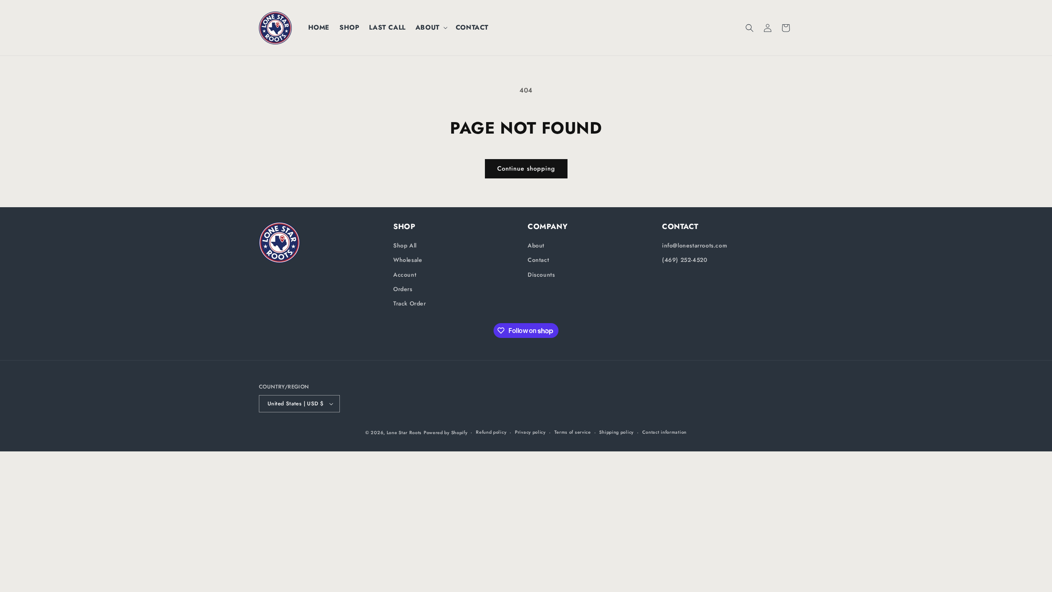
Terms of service (572, 432)
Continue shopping (526, 168)
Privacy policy (530, 432)
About (536, 245)
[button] (431, 27)
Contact (538, 260)
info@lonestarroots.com (694, 245)
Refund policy (491, 432)
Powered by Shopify (446, 432)
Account (404, 275)
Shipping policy (616, 432)
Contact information (664, 432)
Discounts (541, 275)
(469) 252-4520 (684, 260)
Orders (403, 289)
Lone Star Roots (404, 432)
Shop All (405, 245)
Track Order (409, 303)
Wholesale (407, 260)
